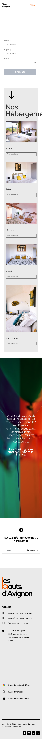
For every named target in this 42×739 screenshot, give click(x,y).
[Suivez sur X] (33, 733)
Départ (7, 50)
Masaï (9, 271)
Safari (9, 189)
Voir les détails (12, 154)
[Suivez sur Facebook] (24, 733)
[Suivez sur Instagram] (29, 733)
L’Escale (10, 230)
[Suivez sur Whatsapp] (38, 733)
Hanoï (9, 148)
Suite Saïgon (12, 338)
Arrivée (7, 40)
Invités (6, 59)
